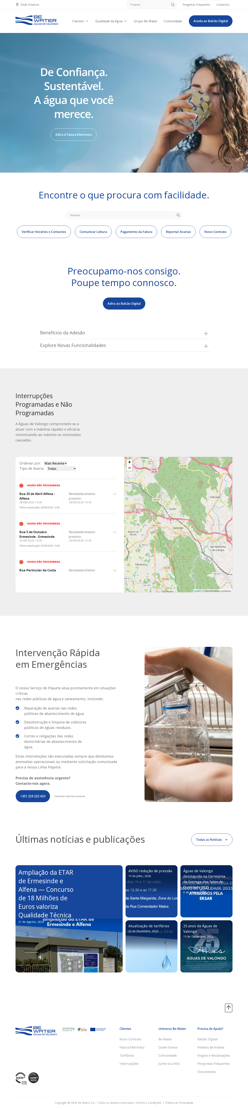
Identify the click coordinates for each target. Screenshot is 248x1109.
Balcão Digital (207, 1039)
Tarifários (127, 1055)
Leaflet (197, 590)
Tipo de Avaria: (31, 468)
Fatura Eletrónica (132, 1047)
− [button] (129, 467)
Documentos (206, 1072)
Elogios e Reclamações (213, 1055)
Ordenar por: (30, 463)
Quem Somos (168, 1047)
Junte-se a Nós (169, 1063)
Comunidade (167, 1055)
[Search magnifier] (173, 4)
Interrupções (129, 1063)
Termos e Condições (148, 1103)
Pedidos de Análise (210, 1047)
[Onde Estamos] (17, 4)
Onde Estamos (30, 4)
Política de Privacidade (179, 1103)
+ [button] (129, 462)
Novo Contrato (130, 1039)
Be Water (165, 1039)
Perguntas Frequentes (213, 1063)
